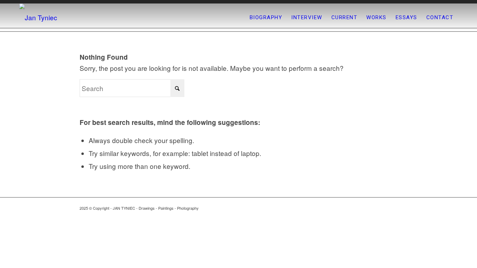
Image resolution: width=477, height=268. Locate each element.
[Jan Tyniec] (38, 17)
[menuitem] (266, 17)
